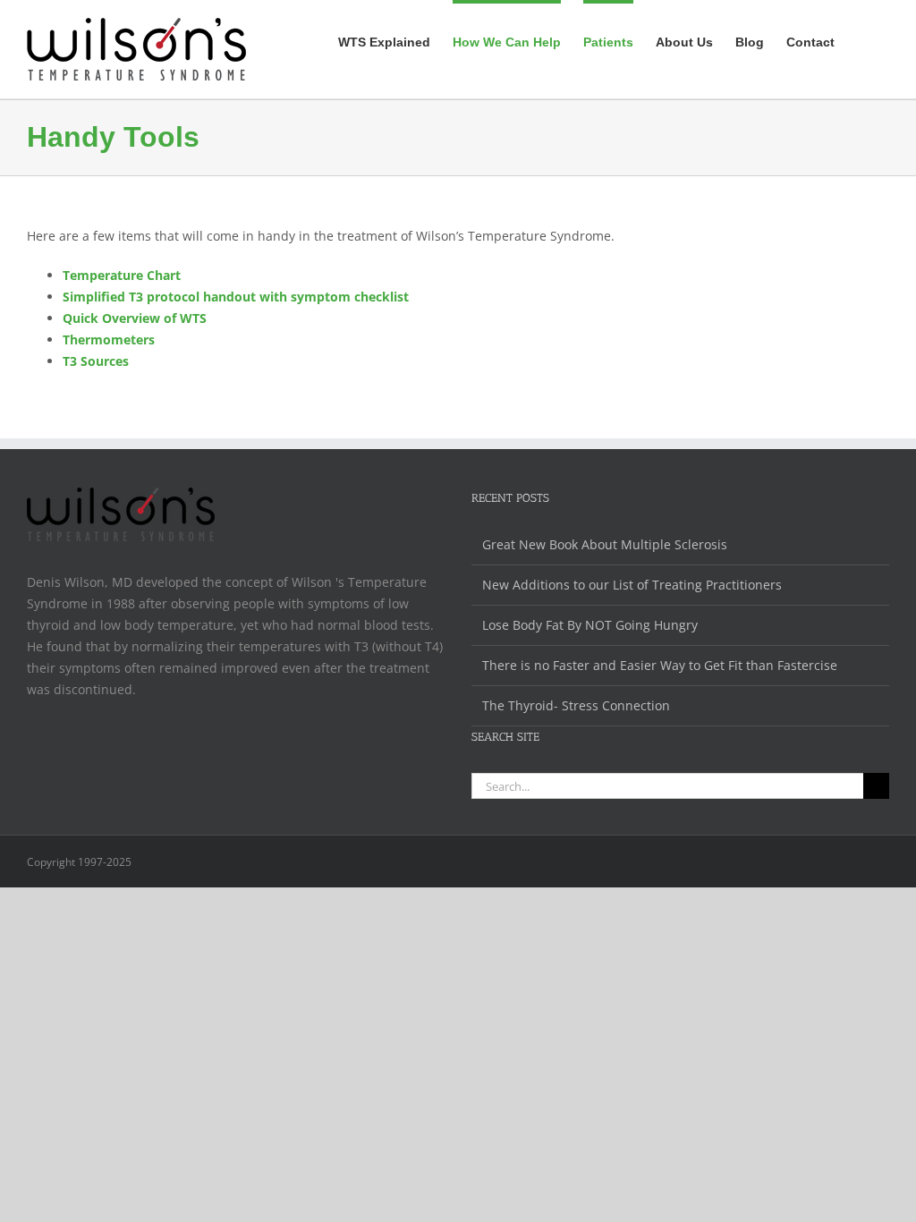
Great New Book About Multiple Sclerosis (604, 544)
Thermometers (109, 339)
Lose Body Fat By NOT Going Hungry (590, 624)
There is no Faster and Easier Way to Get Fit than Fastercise (659, 665)
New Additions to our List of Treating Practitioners (632, 584)
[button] (862, 40)
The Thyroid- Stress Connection (576, 705)
